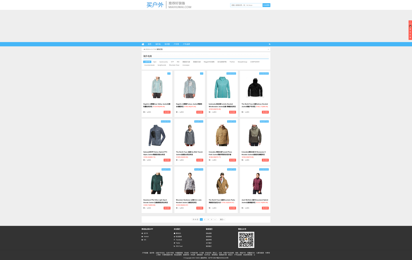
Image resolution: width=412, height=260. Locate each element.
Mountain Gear (174, 65)
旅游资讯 (186, 255)
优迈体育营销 (247, 255)
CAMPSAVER (254, 62)
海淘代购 (160, 49)
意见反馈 (410, 33)
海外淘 (158, 44)
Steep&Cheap (242, 62)
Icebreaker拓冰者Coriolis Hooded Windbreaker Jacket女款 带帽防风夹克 (222, 106)
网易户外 (243, 253)
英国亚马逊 (197, 62)
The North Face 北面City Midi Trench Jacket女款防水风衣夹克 (189, 154)
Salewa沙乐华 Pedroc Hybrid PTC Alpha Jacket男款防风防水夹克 (155, 154)
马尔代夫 (207, 255)
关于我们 (209, 243)
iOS (145, 240)
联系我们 (209, 246)
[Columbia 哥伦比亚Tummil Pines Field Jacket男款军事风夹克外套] (222, 148)
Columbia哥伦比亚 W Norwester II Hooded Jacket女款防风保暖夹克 (254, 154)
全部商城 (147, 62)
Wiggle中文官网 (209, 62)
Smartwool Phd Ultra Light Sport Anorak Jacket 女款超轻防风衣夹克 (155, 202)
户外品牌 (186, 44)
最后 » (222, 219)
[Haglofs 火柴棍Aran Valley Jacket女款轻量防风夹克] (156, 100)
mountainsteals (149, 65)
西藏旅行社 (251, 253)
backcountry (164, 62)
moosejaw (186, 65)
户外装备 (145, 253)
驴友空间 (208, 253)
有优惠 (167, 44)
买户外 (146, 233)
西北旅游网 (178, 255)
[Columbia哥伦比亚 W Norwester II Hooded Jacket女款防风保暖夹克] (255, 148)
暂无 (149, 112)
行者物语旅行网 (167, 255)
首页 (149, 44)
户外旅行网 (194, 253)
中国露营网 (179, 253)
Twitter (178, 243)
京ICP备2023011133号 (220, 258)
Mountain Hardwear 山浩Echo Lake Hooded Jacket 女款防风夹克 (188, 202)
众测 (220, 253)
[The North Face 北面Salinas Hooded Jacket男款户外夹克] (255, 100)
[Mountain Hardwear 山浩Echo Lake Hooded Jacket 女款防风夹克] (189, 196)
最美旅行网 (223, 255)
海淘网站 (215, 255)
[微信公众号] (246, 247)
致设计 (230, 255)
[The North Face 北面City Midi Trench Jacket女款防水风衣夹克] (189, 148)
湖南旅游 (200, 255)
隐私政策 (209, 233)
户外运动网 (238, 255)
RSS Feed (179, 246)
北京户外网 (170, 253)
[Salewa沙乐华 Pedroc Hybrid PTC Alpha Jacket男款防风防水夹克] (156, 148)
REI (178, 62)
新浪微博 (179, 236)
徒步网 (152, 253)
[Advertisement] (206, 26)
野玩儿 (215, 253)
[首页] (144, 44)
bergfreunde (162, 65)
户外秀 (176, 44)
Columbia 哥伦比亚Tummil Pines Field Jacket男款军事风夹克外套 (220, 154)
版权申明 (209, 240)
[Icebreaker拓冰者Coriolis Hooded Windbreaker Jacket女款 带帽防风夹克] (222, 100)
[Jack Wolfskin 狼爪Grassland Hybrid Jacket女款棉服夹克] (255, 196)
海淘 (236, 253)
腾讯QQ (178, 233)
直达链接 (167, 112)
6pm (154, 62)
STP (172, 62)
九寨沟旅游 (260, 253)
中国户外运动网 (228, 253)
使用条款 (209, 236)
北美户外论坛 (160, 253)
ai (254, 255)
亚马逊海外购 (221, 62)
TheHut (232, 62)
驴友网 (193, 255)
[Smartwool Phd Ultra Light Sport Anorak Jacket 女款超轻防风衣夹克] (156, 196)
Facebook (179, 240)
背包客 (186, 253)
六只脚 (201, 253)
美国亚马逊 (186, 62)
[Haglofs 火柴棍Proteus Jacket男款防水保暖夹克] (189, 100)
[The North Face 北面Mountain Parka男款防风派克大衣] (222, 196)
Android (146, 236)
